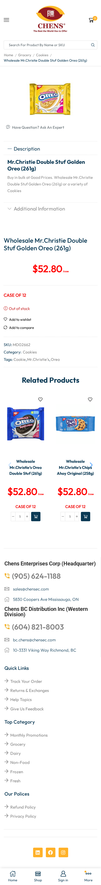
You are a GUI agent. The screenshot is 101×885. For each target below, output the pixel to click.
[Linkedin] (38, 852)
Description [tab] (27, 148)
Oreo (55, 359)
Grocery (24, 55)
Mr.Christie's (38, 359)
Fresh (15, 780)
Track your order (26, 681)
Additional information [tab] (39, 208)
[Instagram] (63, 852)
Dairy (15, 753)
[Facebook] (50, 852)
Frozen (16, 771)
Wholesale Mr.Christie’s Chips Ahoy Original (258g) (75, 467)
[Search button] (93, 45)
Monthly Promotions (29, 735)
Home (8, 55)
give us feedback (27, 708)
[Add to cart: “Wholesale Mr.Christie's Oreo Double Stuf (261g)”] (35, 516)
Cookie (19, 359)
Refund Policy (23, 807)
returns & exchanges (29, 690)
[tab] (50, 149)
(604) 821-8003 (38, 627)
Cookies (42, 55)
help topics (21, 699)
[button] (91, 465)
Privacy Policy (23, 816)
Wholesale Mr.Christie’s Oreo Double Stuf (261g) (25, 467)
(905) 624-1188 (36, 576)
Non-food (20, 762)
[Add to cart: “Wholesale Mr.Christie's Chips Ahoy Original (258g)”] (85, 516)
